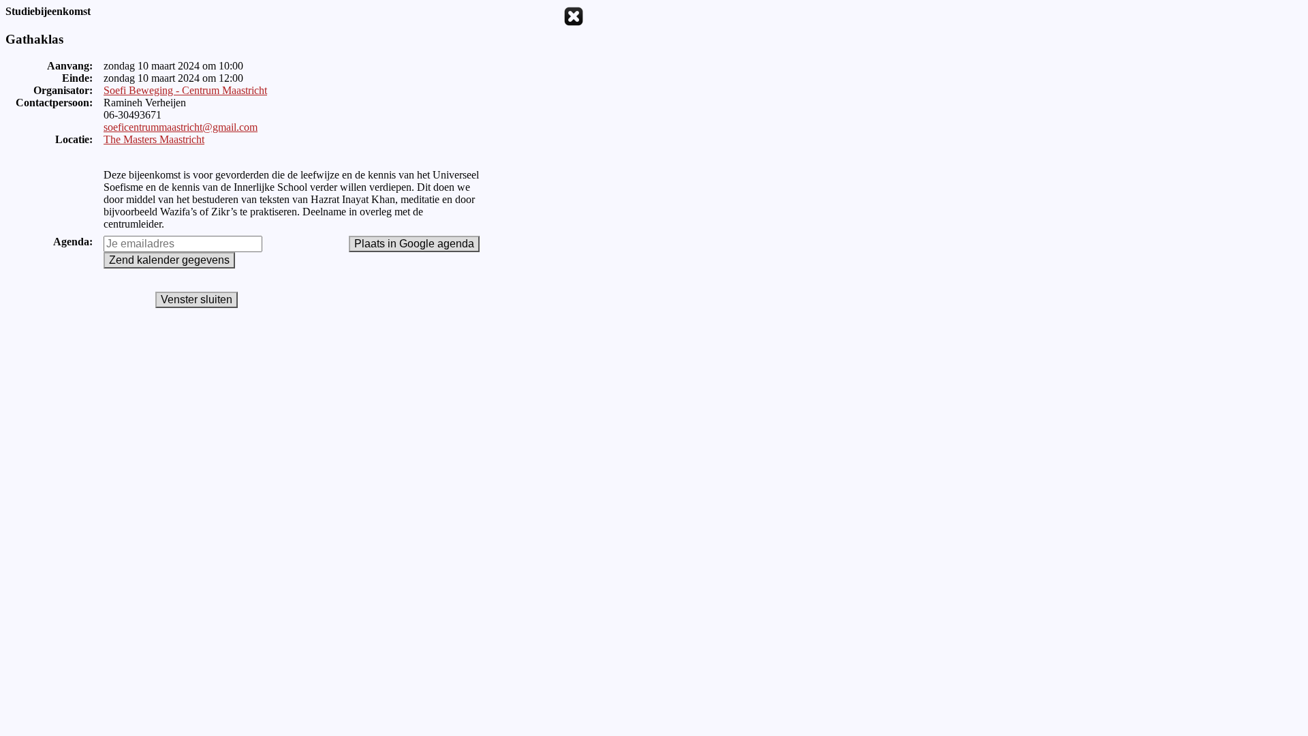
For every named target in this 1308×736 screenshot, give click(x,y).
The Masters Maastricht (154, 139)
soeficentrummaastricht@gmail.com (181, 127)
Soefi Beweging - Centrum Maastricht (185, 90)
